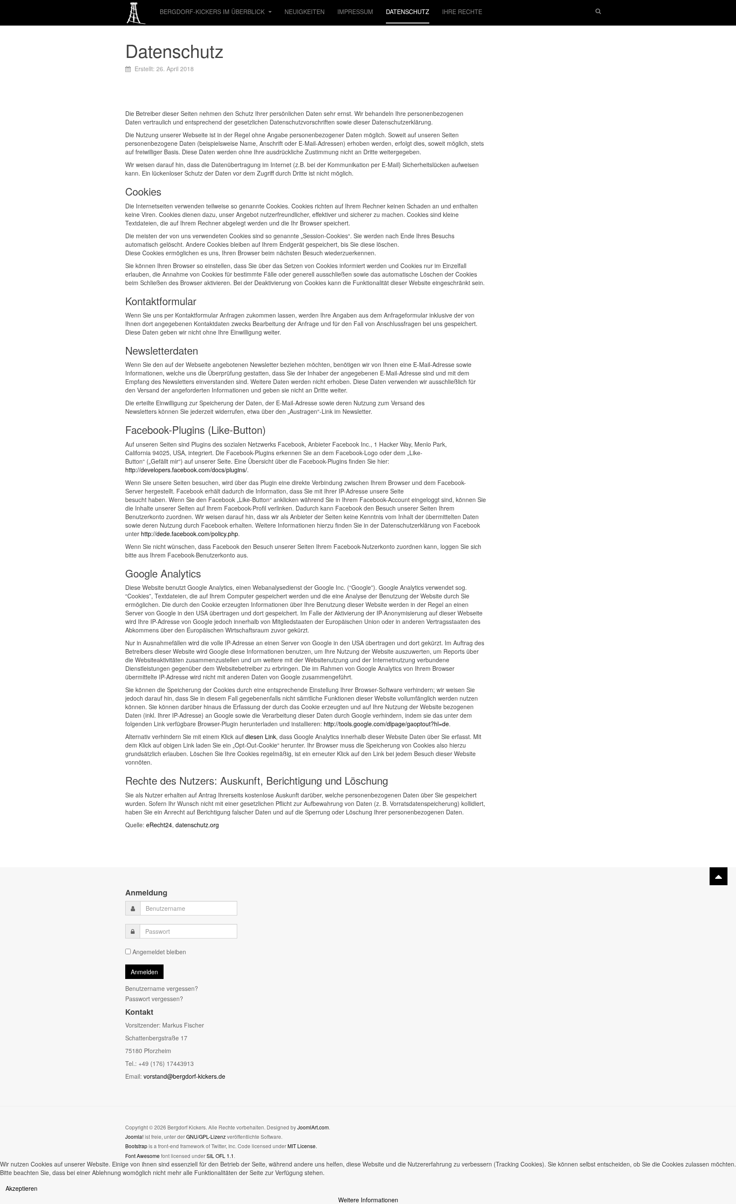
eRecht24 (159, 824)
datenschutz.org (197, 824)
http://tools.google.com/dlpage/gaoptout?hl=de (386, 723)
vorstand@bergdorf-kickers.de (184, 1076)
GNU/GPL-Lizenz (206, 1136)
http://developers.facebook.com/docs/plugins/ (186, 469)
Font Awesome (142, 1155)
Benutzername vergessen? (161, 988)
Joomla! (134, 1136)
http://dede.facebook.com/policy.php (189, 533)
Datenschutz (407, 11)
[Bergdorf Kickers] (136, 11)
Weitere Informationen (368, 1199)
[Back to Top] (718, 876)
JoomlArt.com (313, 1127)
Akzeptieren (21, 1188)
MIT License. (302, 1145)
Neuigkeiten (305, 11)
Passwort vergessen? (154, 998)
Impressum (355, 11)
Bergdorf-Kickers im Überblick (213, 11)
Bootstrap (136, 1145)
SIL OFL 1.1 (220, 1155)
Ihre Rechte (462, 11)
